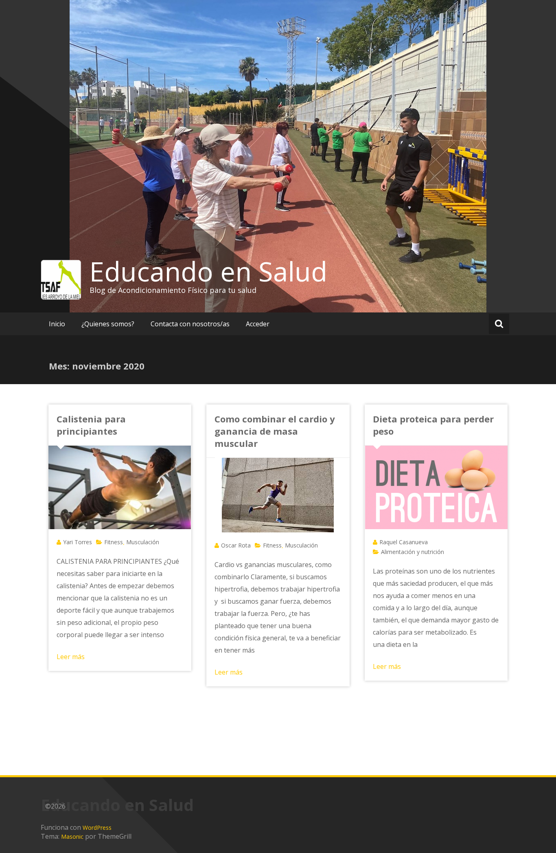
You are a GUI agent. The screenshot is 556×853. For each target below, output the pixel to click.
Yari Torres (77, 542)
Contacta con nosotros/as (190, 323)
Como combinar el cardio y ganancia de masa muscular (275, 431)
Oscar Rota (236, 545)
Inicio (57, 323)
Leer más (71, 656)
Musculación (142, 542)
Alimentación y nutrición (412, 552)
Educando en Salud (208, 271)
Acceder (257, 323)
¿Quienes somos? (107, 323)
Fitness (113, 542)
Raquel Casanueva (403, 542)
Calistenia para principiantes (91, 425)
